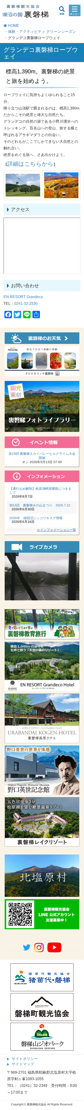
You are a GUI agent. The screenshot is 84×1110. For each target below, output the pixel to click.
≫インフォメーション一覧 (56, 530)
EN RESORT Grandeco (23, 297)
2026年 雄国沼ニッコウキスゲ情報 (36, 518)
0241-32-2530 (26, 304)
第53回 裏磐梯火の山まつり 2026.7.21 (39, 505)
